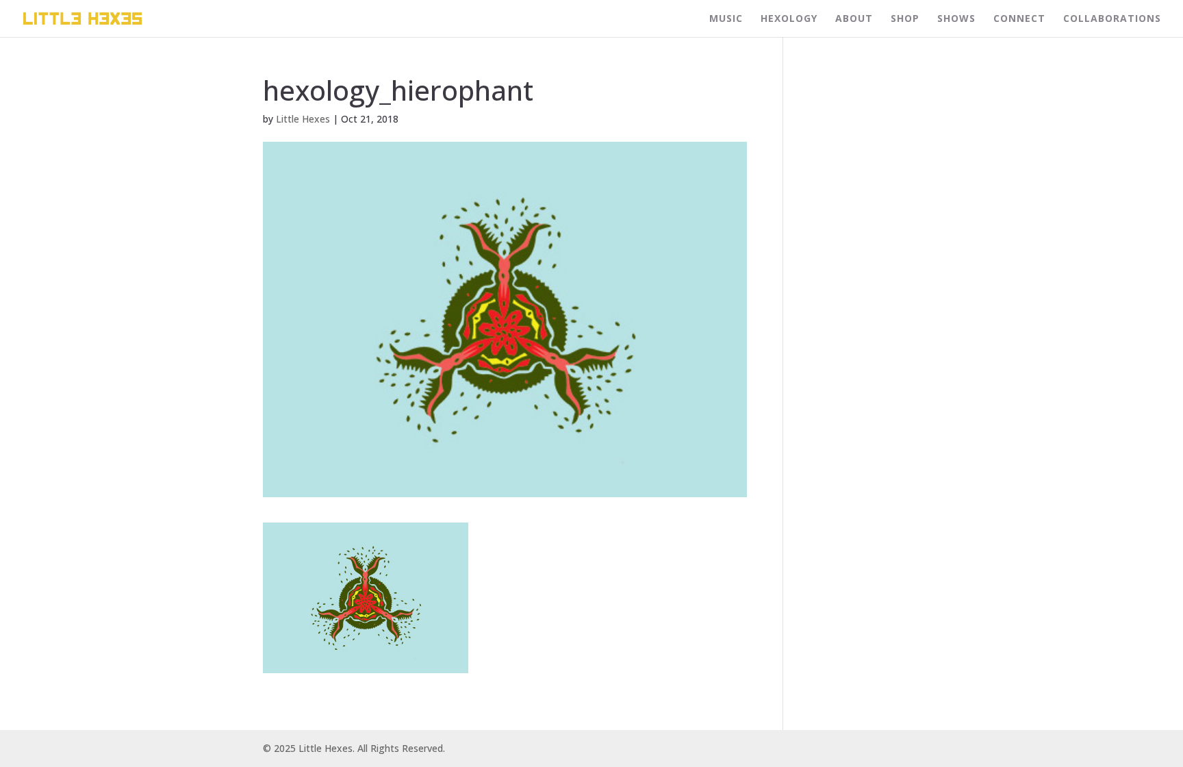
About (854, 19)
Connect (1019, 19)
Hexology (789, 19)
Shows (956, 19)
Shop (905, 19)
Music (726, 19)
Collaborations (1112, 19)
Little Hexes (303, 118)
